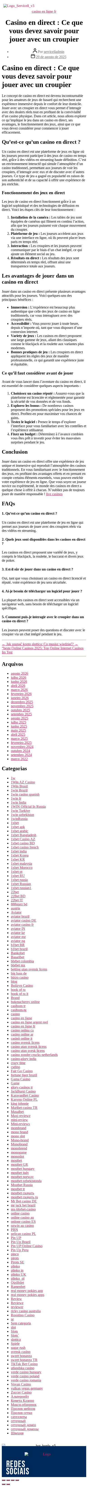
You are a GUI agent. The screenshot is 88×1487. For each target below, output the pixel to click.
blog (14, 981)
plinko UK (18, 1274)
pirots (15, 1258)
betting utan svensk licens (29, 969)
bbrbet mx (18, 965)
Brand (15, 998)
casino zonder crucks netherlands (34, 1055)
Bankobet (18, 953)
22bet (15, 892)
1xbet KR (18, 859)
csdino (15, 1067)
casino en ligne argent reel (29, 1022)
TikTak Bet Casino (24, 1364)
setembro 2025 (21, 714)
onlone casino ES (23, 1221)
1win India (18, 802)
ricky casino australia (26, 1311)
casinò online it (21, 1038)
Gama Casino (20, 1079)
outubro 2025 (20, 710)
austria (15, 908)
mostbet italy (20, 1173)
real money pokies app (27, 1291)
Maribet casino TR (24, 1108)
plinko (15, 1266)
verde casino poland (25, 1376)
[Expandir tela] (12, 1480)
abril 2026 (18, 686)
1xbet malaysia (21, 863)
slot (13, 1327)
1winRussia (19, 819)
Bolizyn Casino (22, 985)
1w (13, 778)
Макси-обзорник (24, 1405)
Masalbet (17, 1112)
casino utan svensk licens (28, 1047)
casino (15, 1014)
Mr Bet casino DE (24, 1201)
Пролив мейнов (23, 1409)
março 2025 (19, 738)
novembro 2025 (22, 706)
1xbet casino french (25, 847)
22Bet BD (18, 896)
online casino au (22, 1217)
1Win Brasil (19, 786)
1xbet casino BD (23, 843)
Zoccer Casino (21, 1392)
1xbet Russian (21, 884)
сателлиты (19, 1417)
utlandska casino (22, 1368)
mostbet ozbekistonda (26, 1181)
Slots (14, 1331)
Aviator (16, 912)
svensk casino (20, 1352)
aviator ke (18, 933)
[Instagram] (49, 1468)
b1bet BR (18, 945)
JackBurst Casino (23, 1091)
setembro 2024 (21, 755)
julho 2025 (18, 722)
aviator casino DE (23, 920)
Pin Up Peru (19, 1250)
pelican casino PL (23, 1234)
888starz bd (19, 904)
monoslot (17, 1156)
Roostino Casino (23, 1315)
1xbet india (19, 851)
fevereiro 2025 (21, 743)
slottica (16, 1339)
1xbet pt (16, 872)
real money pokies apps (27, 1295)
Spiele (15, 1344)
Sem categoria (21, 1323)
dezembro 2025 (22, 702)
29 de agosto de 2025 (51, 57)
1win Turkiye (20, 811)
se (12, 1319)
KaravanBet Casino (25, 1095)
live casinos (54, 494)
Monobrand (19, 1144)
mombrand (18, 1128)
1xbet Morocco (21, 868)
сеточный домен (23, 1425)
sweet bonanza (21, 1356)
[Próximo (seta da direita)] (8, 1484)
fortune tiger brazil (24, 1075)
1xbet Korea (19, 855)
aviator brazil (20, 916)
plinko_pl (17, 1278)
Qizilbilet (17, 1282)
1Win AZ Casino (23, 782)
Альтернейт (20, 1396)
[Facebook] (60, 1468)
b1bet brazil (19, 949)
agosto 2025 (19, 718)
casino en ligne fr (44, 11)
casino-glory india (23, 1059)
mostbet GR (19, 1165)
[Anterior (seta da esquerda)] (3, 1484)
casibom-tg (18, 1010)
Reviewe (17, 1303)
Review (16, 1299)
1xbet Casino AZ (23, 839)
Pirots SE (17, 1262)
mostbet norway (22, 1177)
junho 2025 (19, 726)
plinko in (17, 1270)
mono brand (19, 1132)
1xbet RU (18, 876)
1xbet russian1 (21, 888)
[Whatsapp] (71, 1468)
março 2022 (19, 759)
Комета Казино (22, 1400)
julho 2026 (18, 677)
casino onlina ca (22, 1030)
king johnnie (20, 1103)
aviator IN (18, 929)
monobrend (19, 1148)
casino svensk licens (25, 1042)
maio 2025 (18, 730)
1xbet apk (18, 827)
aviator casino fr (22, 924)
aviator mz (18, 937)
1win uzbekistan (22, 815)
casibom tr (18, 1006)
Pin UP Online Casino (26, 1246)
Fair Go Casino (22, 1071)
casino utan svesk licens (28, 1051)
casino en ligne (21, 1018)
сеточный (18, 1421)
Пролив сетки (21, 1413)
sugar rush (18, 1348)
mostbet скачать (22, 1193)
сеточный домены (25, 1429)
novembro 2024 (22, 747)
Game (15, 1083)
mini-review (19, 1120)
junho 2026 (19, 681)
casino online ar (22, 1034)
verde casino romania (26, 1380)
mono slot (18, 1136)
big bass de (19, 973)
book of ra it (19, 994)
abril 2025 (18, 734)
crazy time (18, 1063)
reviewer (17, 1307)
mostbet (16, 1160)
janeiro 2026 (20, 698)
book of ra (18, 990)
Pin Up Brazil (20, 1242)
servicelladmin (54, 52)
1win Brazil (19, 790)
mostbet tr (18, 1189)
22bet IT (17, 900)
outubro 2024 (20, 751)
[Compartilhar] (8, 1480)
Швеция (17, 1433)
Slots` (15, 1335)
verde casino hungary (26, 1372)
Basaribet (17, 957)
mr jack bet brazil (23, 1205)
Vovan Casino (21, 1384)
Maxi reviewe (20, 1116)
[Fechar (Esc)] (3, 1480)
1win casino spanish (25, 794)
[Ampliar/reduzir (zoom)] (17, 1480)
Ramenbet (18, 1287)
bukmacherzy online (25, 1002)
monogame (19, 1152)
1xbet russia (19, 880)
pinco (15, 1254)
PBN (14, 1230)
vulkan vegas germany (27, 1388)
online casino (20, 1213)
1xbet (15, 823)
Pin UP (16, 1238)
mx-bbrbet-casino (23, 1209)
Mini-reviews (20, 1124)
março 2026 (19, 690)
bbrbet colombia (22, 961)
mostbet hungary (23, 1169)
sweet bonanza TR (24, 1360)
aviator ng (18, 941)
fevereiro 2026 (21, 694)
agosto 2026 (19, 673)
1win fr (16, 798)
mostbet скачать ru (24, 1197)
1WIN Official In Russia (28, 806)
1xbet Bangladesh (23, 835)
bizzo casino (19, 977)
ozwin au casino (22, 1226)
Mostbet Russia (22, 1185)
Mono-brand (20, 1140)
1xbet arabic (19, 831)
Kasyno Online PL (24, 1099)
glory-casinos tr (22, 1087)
